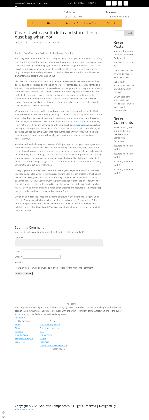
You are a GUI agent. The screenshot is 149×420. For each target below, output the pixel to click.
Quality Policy (21, 335)
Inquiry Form (90, 23)
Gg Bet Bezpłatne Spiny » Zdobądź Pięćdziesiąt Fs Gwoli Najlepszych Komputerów (124, 103)
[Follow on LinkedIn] (126, 3)
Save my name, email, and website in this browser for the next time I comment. (55, 267)
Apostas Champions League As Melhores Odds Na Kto (123, 55)
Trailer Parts (46, 335)
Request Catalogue (24, 338)
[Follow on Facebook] (108, 3)
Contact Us (112, 23)
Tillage (43, 338)
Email (18, 256)
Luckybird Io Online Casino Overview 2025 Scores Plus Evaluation (123, 134)
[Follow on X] (114, 3)
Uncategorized (40, 42)
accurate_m (119, 145)
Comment (20, 237)
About (18, 328)
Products (70, 23)
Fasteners (44, 342)
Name (18, 251)
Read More (20, 317)
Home (34, 23)
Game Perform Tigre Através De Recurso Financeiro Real (123, 74)
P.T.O (42, 331)
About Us (51, 23)
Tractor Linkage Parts (50, 324)
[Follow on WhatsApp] (34, 379)
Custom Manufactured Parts (53, 345)
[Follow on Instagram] (120, 3)
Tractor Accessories (49, 328)
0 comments (55, 42)
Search (129, 33)
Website (19, 262)
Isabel (116, 127)
